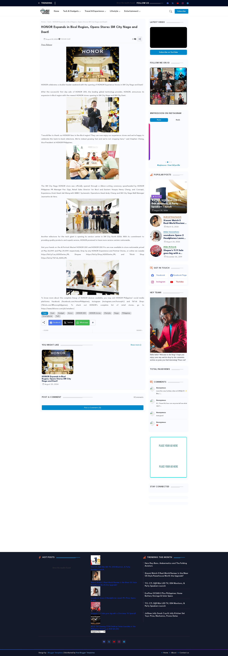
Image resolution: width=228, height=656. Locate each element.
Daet (52, 313)
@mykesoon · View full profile (168, 165)
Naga (116, 313)
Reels (178, 120)
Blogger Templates (55, 653)
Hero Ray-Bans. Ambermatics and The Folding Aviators (166, 564)
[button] (170, 11)
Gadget (61, 313)
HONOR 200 (81, 313)
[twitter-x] (173, 3)
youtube (180, 282)
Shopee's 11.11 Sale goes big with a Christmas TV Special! (173, 252)
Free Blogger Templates (85, 653)
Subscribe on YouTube (168, 52)
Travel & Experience (94, 11)
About (173, 653)
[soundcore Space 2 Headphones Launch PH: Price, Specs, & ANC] (156, 236)
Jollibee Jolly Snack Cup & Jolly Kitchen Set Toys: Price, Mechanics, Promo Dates (165, 614)
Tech (49, 22)
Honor (70, 313)
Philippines (126, 313)
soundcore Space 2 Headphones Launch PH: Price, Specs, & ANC (174, 237)
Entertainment (131, 11)
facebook (160, 275)
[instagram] (183, 3)
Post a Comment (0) (92, 408)
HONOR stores (95, 313)
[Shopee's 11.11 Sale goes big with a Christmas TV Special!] (156, 251)
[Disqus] (92, 446)
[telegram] (188, 3)
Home (56, 11)
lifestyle (107, 313)
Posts (159, 120)
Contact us (184, 653)
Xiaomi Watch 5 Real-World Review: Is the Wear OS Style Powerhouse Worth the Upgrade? (175, 222)
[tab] (56, 11)
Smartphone (47, 316)
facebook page (180, 275)
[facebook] (168, 3)
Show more (135, 345)
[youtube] (178, 3)
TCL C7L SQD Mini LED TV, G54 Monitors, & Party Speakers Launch (165, 584)
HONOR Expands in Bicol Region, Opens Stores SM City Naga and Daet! (56, 379)
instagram (160, 282)
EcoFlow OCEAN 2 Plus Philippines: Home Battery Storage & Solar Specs (163, 594)
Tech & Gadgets (71, 11)
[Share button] (92, 322)
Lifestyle (114, 11)
